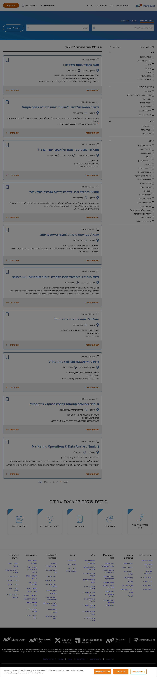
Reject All (121, 672)
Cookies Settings (138, 672)
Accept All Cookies (102, 672)
